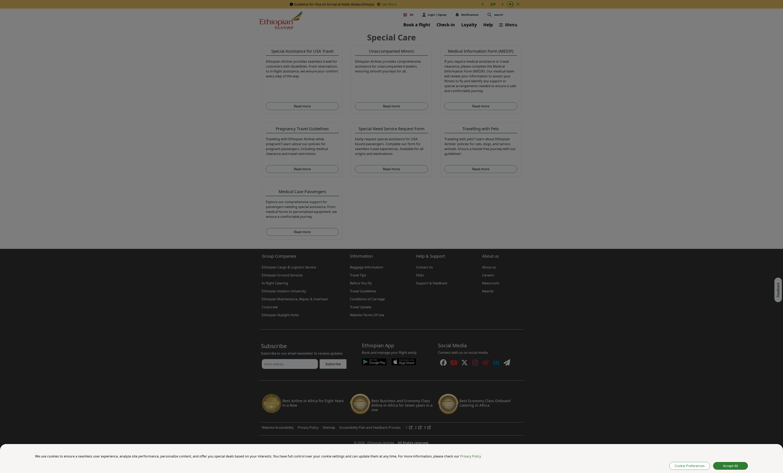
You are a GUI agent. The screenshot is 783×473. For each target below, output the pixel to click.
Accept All (730, 466)
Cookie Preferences (690, 466)
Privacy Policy (470, 456)
